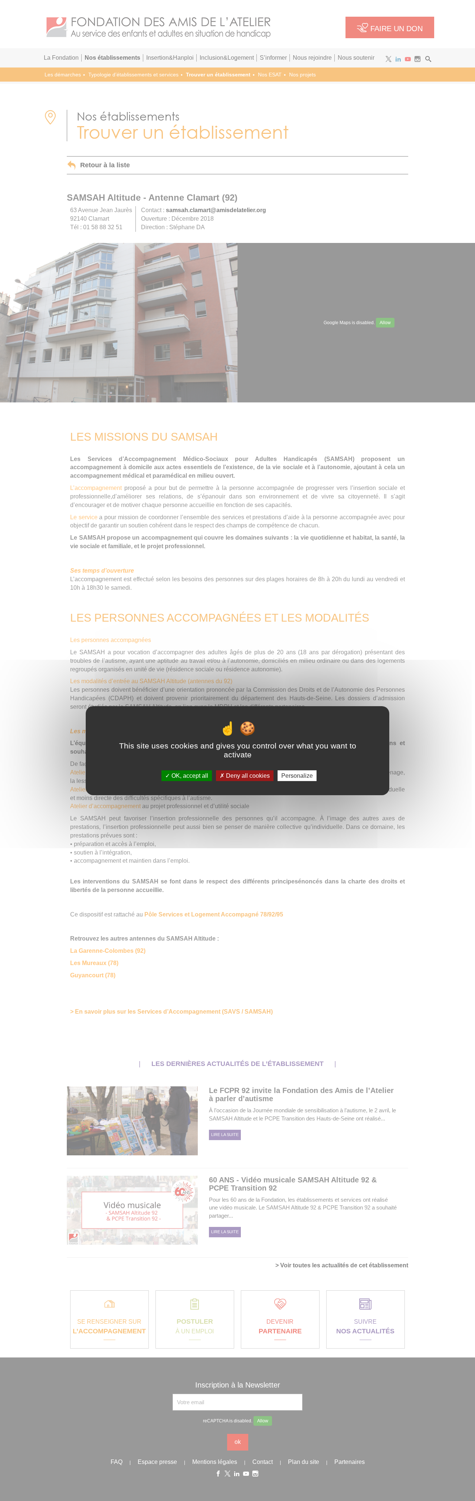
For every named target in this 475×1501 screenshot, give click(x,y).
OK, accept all (189, 775)
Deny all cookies (247, 775)
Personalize (297, 775)
